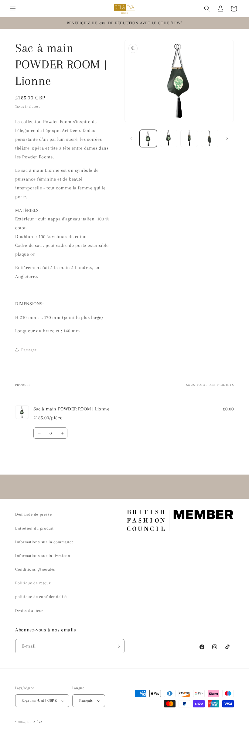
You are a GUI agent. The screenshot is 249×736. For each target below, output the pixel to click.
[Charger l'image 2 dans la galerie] (169, 138)
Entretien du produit (34, 528)
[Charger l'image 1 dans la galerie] (148, 138)
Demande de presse (33, 514)
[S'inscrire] (117, 646)
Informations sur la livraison (42, 555)
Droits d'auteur (29, 610)
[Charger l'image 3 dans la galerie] (189, 138)
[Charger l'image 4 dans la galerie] (210, 138)
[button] (12, 8)
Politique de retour (32, 583)
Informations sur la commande (44, 542)
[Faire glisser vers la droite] (227, 138)
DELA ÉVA (35, 722)
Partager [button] (28, 349)
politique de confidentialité (41, 596)
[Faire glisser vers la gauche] (131, 138)
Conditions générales (35, 569)
